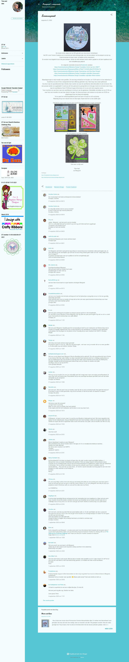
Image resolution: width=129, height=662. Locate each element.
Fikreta (50, 429)
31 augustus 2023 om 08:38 (56, 260)
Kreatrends (84, 65)
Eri (49, 310)
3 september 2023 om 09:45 (56, 579)
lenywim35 (51, 415)
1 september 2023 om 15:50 (56, 537)
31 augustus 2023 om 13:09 (56, 349)
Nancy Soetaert (52, 458)
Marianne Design (59, 187)
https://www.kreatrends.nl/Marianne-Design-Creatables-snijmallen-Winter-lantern (77, 75)
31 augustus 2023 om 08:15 (56, 201)
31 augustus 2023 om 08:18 (56, 214)
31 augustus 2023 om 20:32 (56, 434)
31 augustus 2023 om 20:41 (56, 452)
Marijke (50, 325)
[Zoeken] (115, 4)
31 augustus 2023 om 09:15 (56, 288)
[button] (111, 15)
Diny (49, 220)
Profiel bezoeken (18, 18)
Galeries (82, 657)
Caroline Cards (52, 194)
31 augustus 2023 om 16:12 (56, 395)
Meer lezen (109, 628)
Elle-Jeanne (51, 265)
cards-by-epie (52, 236)
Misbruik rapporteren (7, 64)
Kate (49, 527)
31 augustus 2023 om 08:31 (56, 243)
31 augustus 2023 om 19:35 (56, 424)
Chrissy (50, 479)
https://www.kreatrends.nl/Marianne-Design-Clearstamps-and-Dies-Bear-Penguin (77, 71)
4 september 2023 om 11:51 (56, 596)
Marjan (50, 400)
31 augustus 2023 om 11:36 (56, 335)
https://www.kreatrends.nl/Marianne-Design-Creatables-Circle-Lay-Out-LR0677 (77, 67)
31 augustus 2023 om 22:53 (56, 504)
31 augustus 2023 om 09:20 (56, 305)
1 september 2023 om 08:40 (56, 522)
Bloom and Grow (46, 614)
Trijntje (50, 340)
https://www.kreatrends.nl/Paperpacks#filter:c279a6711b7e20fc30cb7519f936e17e (77, 69)
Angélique (51, 496)
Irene (49, 248)
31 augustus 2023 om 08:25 (56, 231)
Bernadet (51, 542)
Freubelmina (51, 571)
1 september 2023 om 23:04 (56, 566)
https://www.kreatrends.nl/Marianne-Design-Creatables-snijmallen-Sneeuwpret (77, 73)
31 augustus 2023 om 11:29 (56, 320)
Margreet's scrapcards (51, 4)
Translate (14, 92)
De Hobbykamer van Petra (55, 584)
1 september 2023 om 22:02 (56, 551)
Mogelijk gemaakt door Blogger (78, 654)
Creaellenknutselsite (54, 293)
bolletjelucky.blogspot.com (56, 354)
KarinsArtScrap (52, 280)
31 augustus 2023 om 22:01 (56, 491)
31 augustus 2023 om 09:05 (56, 275)
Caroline (50, 509)
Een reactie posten (48, 600)
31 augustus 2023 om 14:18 (56, 367)
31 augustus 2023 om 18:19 (56, 410)
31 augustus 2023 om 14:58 (56, 382)
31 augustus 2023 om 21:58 (56, 474)
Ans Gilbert (51, 556)
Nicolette (51, 387)
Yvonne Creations (71, 187)
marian (50, 372)
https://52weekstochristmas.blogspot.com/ (50, 175)
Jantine (50, 439)
